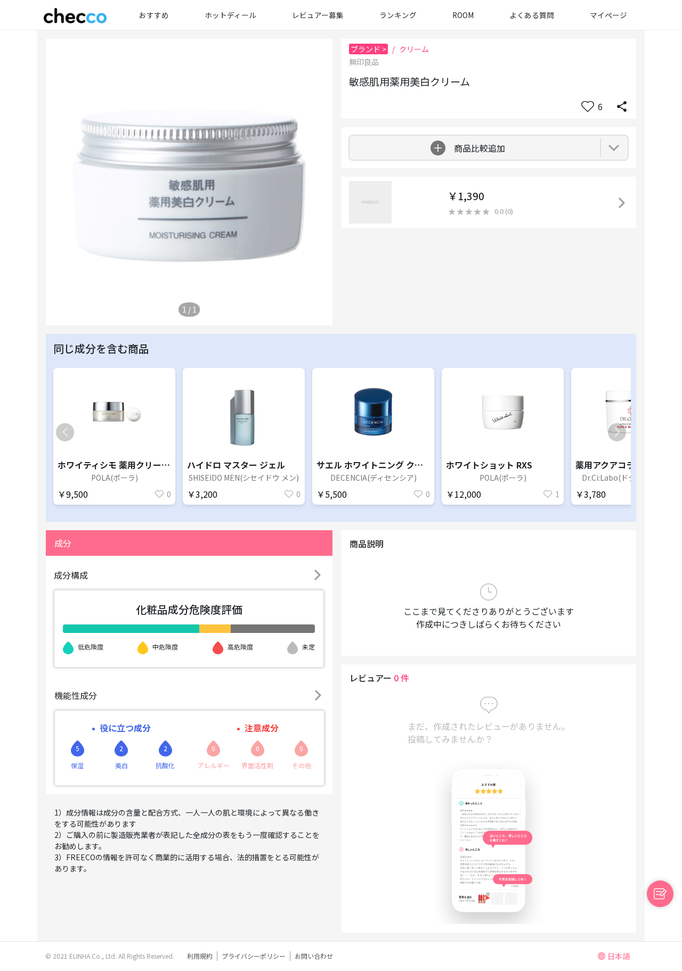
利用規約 (200, 955)
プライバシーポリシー (254, 955)
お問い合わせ (314, 955)
